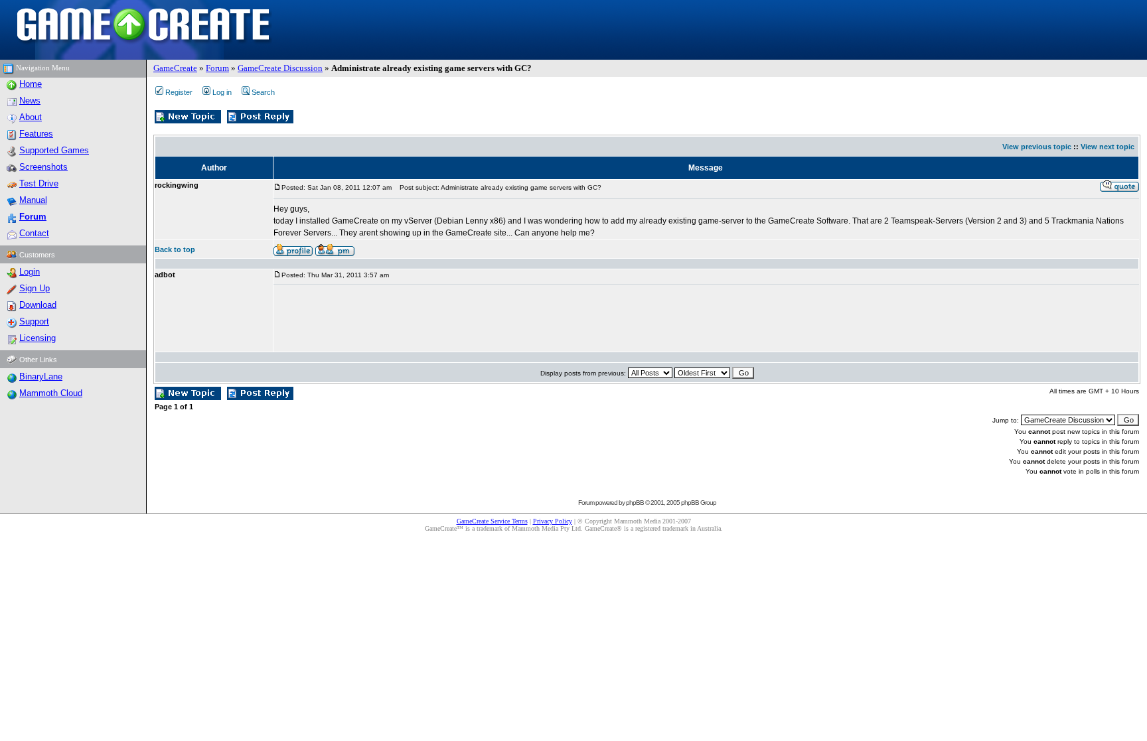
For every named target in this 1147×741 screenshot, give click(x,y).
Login (29, 272)
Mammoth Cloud (50, 393)
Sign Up (34, 288)
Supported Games (54, 150)
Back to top (175, 249)
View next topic (1107, 147)
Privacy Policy (552, 521)
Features (36, 134)
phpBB (635, 502)
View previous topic (1036, 147)
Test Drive (38, 183)
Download (37, 305)
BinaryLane (40, 376)
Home (30, 84)
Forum (217, 68)
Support (34, 321)
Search (263, 92)
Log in (222, 92)
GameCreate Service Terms (492, 521)
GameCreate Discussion (280, 68)
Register (178, 92)
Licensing (37, 338)
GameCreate (175, 68)
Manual (33, 200)
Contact (34, 233)
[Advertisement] (515, 318)
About (30, 117)
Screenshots (43, 167)
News (29, 100)
